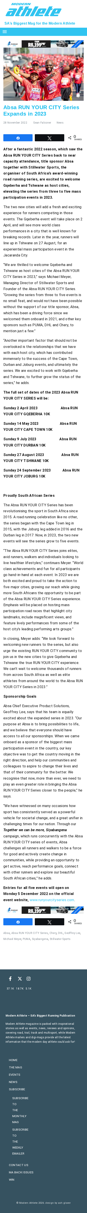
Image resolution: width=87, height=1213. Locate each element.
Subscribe (17, 1089)
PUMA (26, 939)
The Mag (15, 1067)
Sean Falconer (42, 122)
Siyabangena (40, 939)
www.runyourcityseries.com (52, 900)
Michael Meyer (12, 939)
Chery (53, 933)
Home (13, 1060)
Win (11, 1179)
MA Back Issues (21, 1172)
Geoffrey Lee (72, 933)
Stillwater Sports (60, 939)
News (60, 122)
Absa (6, 933)
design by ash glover (57, 1202)
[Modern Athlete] (33, 9)
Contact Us (18, 1165)
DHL (60, 933)
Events (15, 1074)
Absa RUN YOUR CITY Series (29, 933)
